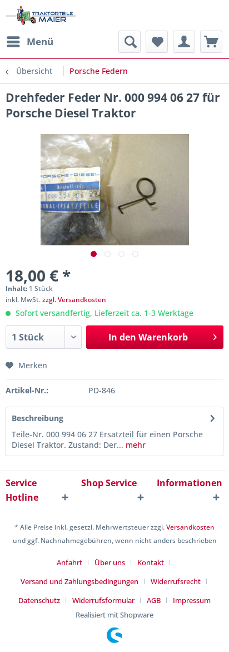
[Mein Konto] (184, 42)
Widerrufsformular (103, 600)
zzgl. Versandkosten (74, 299)
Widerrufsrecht (176, 581)
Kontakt (150, 562)
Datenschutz (39, 600)
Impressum (192, 600)
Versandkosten (190, 527)
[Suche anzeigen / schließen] (129, 42)
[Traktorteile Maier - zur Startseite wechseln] (41, 15)
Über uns (109, 562)
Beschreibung (37, 418)
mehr (134, 444)
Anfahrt (69, 562)
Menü (40, 41)
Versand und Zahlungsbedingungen (79, 581)
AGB (154, 600)
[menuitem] (29, 42)
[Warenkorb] (211, 42)
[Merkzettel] (157, 42)
